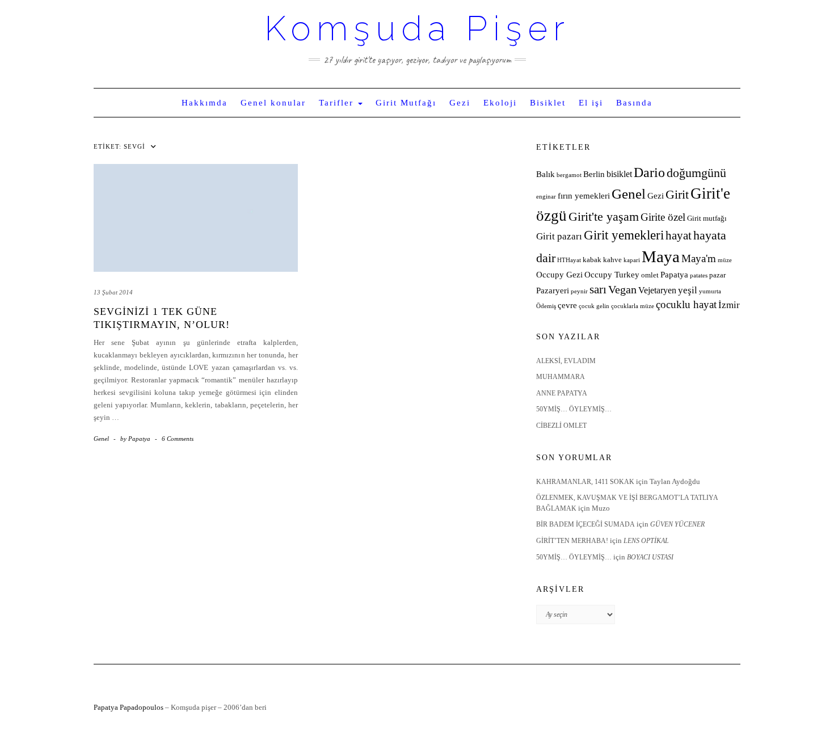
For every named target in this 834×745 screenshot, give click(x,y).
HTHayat (569, 260)
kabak (592, 260)
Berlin (594, 174)
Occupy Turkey (611, 274)
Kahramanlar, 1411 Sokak (585, 482)
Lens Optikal (646, 541)
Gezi (459, 102)
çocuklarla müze (632, 306)
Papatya (674, 274)
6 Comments (177, 438)
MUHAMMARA (560, 377)
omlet (650, 275)
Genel (101, 438)
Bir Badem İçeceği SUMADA (585, 524)
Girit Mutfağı (406, 102)
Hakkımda (205, 102)
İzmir (729, 305)
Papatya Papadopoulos (128, 707)
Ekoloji (500, 102)
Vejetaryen (657, 290)
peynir (579, 291)
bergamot (569, 175)
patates (698, 275)
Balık (545, 174)
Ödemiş (546, 306)
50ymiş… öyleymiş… (574, 409)
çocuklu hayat (686, 304)
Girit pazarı (559, 236)
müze (725, 260)
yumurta (710, 291)
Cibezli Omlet (561, 426)
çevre (567, 305)
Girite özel (663, 217)
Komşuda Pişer (417, 28)
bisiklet (619, 174)
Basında (634, 102)
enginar (546, 196)
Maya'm (698, 258)
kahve (612, 260)
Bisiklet (548, 102)
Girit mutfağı (707, 218)
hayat (678, 235)
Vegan (622, 289)
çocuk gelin (594, 306)
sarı (597, 289)
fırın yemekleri (584, 195)
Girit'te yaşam (603, 217)
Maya (661, 256)
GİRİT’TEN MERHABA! (572, 541)
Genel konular (273, 102)
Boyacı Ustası (650, 557)
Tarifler (338, 102)
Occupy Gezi (559, 274)
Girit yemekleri (624, 235)
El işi (591, 102)
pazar (717, 275)
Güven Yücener (677, 524)
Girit (677, 194)
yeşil (687, 290)
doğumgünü (696, 173)
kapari (632, 260)
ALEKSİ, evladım (566, 361)
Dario (649, 172)
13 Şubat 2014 (113, 292)
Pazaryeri (552, 290)
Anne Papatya (561, 393)
